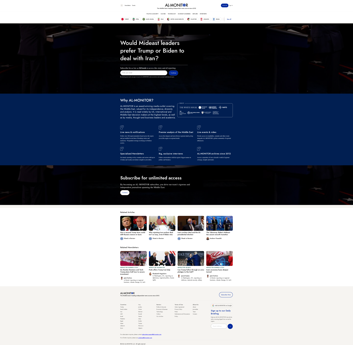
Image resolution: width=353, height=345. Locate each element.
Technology (172, 13)
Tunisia (140, 323)
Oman (140, 309)
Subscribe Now (226, 295)
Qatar (121, 323)
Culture (163, 13)
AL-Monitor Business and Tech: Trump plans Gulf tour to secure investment (132, 272)
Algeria (140, 328)
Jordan (140, 307)
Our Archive (159, 316)
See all (229, 19)
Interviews (203, 13)
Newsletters (128, 5)
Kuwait (140, 314)
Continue (125, 193)
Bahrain (140, 312)
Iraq (139, 305)
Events (133, 5)
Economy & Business (184, 13)
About (194, 307)
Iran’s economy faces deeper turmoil (217, 271)
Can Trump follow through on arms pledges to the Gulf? (191, 271)
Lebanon (122, 326)
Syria (121, 328)
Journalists (195, 309)
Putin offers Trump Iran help (159, 270)
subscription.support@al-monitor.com (151, 334)
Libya (139, 319)
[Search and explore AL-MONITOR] (121, 5)
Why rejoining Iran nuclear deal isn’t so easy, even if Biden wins (161, 233)
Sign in (231, 5)
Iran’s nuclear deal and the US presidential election (189, 233)
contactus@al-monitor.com (145, 338)
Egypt (121, 321)
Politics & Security (152, 13)
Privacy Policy (178, 309)
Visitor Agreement (179, 307)
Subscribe (224, 5)
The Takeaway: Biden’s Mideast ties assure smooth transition (218, 233)
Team (194, 312)
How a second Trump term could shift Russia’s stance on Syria (132, 233)
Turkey (122, 307)
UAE (121, 314)
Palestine (122, 319)
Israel (121, 316)
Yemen (140, 316)
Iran (121, 312)
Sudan (140, 321)
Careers (195, 314)
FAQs (176, 312)
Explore (195, 13)
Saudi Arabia (123, 309)
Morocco (140, 326)
